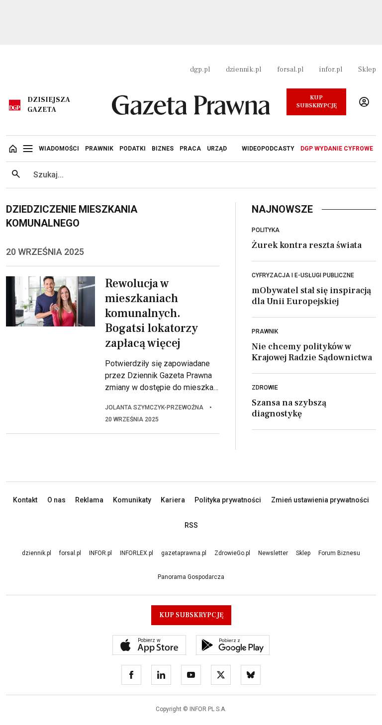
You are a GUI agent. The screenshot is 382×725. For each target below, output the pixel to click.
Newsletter (273, 553)
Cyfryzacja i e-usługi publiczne (303, 275)
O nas (56, 500)
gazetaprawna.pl (183, 553)
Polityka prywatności (227, 500)
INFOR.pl (100, 553)
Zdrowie (265, 387)
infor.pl (330, 69)
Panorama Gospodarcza (191, 576)
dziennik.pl (243, 69)
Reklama (89, 500)
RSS (191, 525)
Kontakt (25, 500)
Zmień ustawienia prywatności (320, 500)
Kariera (173, 500)
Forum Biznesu (339, 553)
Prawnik (265, 331)
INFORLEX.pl (136, 553)
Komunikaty (132, 500)
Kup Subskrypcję (316, 101)
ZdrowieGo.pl (232, 553)
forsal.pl (290, 69)
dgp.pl (200, 69)
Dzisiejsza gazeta (48, 104)
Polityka (266, 230)
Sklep (367, 69)
